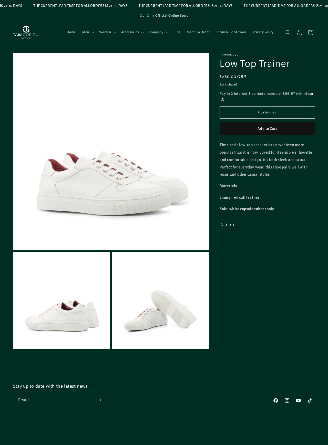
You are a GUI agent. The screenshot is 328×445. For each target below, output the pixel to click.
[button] (87, 32)
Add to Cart (267, 129)
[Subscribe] (99, 400)
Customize (267, 112)
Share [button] (230, 224)
